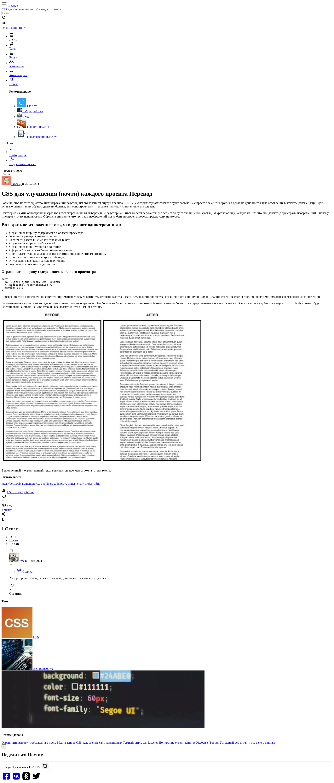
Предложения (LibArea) (42, 136)
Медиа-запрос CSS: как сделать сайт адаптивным (90, 742)
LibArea (13, 6)
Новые (13, 540)
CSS (10, 492)
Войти (23, 27)
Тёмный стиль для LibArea (141, 742)
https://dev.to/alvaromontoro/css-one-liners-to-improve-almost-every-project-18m (51, 483)
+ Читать (7, 509)
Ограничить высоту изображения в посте (29, 742)
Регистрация (10, 27)
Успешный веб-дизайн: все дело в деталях (247, 742)
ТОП (12, 536)
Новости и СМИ (37, 126)
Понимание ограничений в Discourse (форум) (189, 742)
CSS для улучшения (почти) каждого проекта (31, 9)
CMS (25, 116)
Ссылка (27, 571)
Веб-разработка (32, 111)
